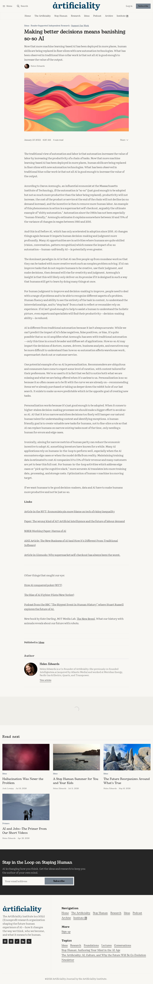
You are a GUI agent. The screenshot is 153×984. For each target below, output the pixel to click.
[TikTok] (17, 941)
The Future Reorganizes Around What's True (127, 781)
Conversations (122, 945)
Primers (5, 824)
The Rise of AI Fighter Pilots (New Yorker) (49, 595)
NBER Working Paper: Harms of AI (45, 531)
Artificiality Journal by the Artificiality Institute (79, 978)
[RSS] (29, 941)
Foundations (91, 945)
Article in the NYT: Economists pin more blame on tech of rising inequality (69, 511)
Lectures (106, 945)
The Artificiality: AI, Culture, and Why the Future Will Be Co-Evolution (104, 955)
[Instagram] (11, 941)
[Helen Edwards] (27, 66)
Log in (129, 6)
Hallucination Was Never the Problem (22, 781)
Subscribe (143, 6)
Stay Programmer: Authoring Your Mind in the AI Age (91, 950)
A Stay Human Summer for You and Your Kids (75, 781)
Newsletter (68, 960)
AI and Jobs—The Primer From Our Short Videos (24, 830)
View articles (45, 680)
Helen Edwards (38, 66)
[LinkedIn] (23, 941)
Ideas (26, 25)
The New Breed (86, 618)
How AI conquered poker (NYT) (43, 585)
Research (75, 945)
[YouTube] (5, 941)
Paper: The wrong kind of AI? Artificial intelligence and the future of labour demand (74, 521)
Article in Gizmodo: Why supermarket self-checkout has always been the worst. (72, 555)
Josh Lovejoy (8, 788)
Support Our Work (80, 25)
